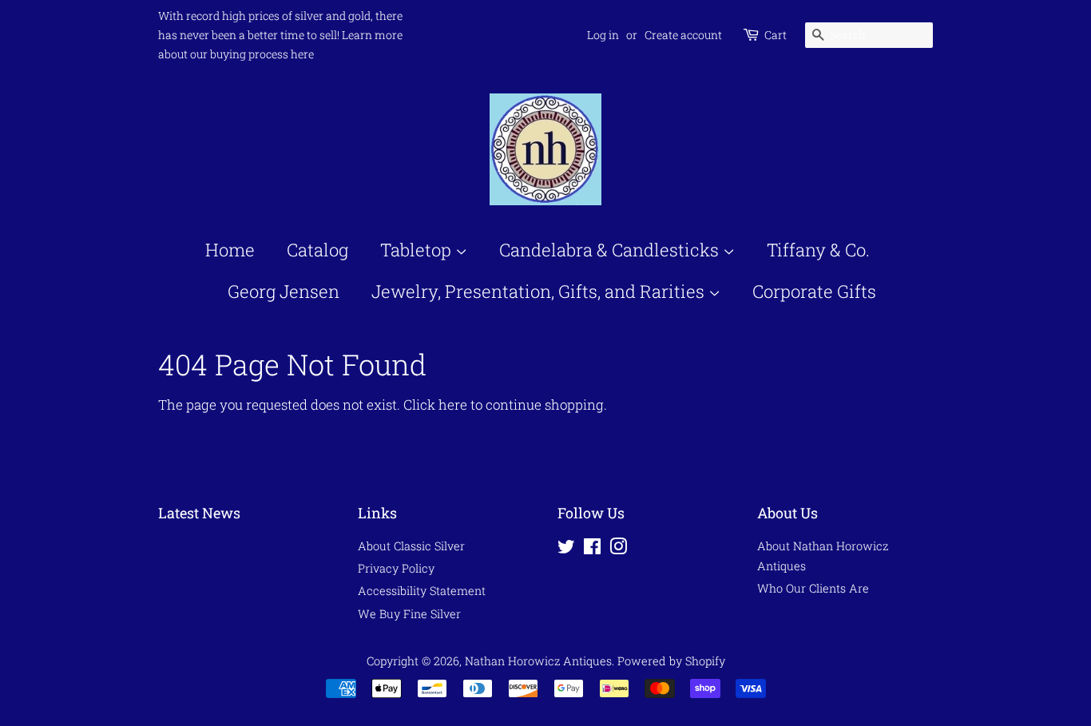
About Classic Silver (411, 545)
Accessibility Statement (422, 590)
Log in (603, 34)
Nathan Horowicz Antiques (538, 660)
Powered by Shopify (671, 660)
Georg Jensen (283, 291)
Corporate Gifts (814, 291)
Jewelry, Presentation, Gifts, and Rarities (539, 291)
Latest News (199, 512)
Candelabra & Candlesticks (611, 249)
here (452, 404)
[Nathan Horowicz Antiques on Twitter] (566, 549)
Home (230, 249)
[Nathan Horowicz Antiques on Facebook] (592, 549)
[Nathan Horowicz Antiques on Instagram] (618, 549)
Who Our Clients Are (813, 588)
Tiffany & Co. (818, 249)
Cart (775, 34)
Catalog (317, 249)
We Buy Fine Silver (409, 613)
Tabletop (417, 249)
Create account (683, 34)
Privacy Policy (396, 568)
